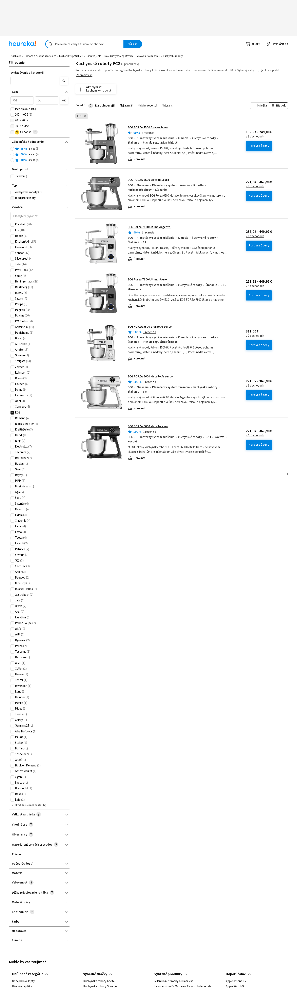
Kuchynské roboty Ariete (99, 981)
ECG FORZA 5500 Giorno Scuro (148, 127)
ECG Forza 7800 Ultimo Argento (149, 227)
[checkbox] (12, 109)
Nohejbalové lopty (23, 981)
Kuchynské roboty (173, 56)
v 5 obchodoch (255, 286)
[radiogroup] (39, 155)
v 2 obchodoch (255, 336)
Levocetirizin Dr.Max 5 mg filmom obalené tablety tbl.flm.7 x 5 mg (184, 987)
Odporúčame (236, 974)
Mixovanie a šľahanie (148, 56)
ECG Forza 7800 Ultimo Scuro (147, 279)
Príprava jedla (93, 56)
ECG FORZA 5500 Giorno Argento (150, 327)
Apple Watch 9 (235, 987)
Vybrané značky (95, 974)
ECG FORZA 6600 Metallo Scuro (148, 180)
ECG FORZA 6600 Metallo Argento (150, 376)
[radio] (12, 149)
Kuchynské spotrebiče (71, 56)
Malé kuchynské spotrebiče (118, 56)
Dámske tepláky (22, 987)
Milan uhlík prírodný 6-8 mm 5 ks (173, 981)
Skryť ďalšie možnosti (28, 805)
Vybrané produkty (168, 974)
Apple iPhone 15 (236, 981)
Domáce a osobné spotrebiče (40, 56)
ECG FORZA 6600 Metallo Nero (148, 426)
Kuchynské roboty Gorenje (100, 987)
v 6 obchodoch (255, 236)
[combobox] (84, 44)
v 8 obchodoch (255, 137)
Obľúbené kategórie (27, 974)
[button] (35, 81)
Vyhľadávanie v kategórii (27, 73)
